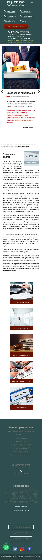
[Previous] (2, 91)
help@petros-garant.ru (21, 473)
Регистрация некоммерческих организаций (21, 431)
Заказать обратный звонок (20, 34)
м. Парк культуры (10, 16)
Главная (3, 145)
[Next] (38, 91)
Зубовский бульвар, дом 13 (21, 496)
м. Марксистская (10, 11)
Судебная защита (21, 434)
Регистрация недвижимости (21, 438)
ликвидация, (31, 556)
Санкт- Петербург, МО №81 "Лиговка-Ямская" (21, 502)
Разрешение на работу (21, 451)
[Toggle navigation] (32, 3)
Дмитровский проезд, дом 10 (21, 490)
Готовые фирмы (21, 441)
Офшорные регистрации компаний (21, 445)
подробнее (28, 127)
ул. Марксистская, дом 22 (21, 493)
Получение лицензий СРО (21, 448)
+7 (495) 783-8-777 (21, 465)
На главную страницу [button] (20, 527)
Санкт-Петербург (10, 21)
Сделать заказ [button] (20, 533)
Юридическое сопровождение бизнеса (21, 455)
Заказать (31, 162)
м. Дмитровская (25, 11)
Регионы (23, 21)
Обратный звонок (20, 539)
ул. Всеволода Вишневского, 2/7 (21, 499)
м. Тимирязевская (26, 16)
